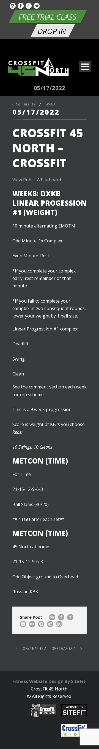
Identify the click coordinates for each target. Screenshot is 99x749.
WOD (50, 104)
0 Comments (23, 104)
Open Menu (85, 66)
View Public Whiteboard (36, 180)
